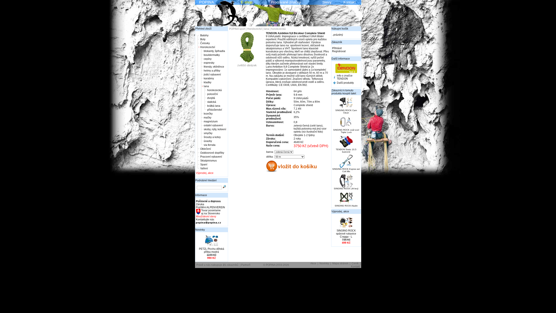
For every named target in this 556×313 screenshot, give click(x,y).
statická (211, 101)
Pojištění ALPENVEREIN (210, 207)
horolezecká (214, 90)
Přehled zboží (203, 28)
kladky (207, 82)
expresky (209, 62)
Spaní (203, 164)
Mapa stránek (340, 263)
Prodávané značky (286, 2)
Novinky (200, 229)
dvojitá (211, 98)
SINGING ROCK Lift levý (346, 188)
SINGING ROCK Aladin (346, 206)
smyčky (208, 133)
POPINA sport (237, 28)
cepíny (208, 58)
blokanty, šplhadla (214, 51)
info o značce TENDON (344, 77)
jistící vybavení (212, 74)
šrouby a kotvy (212, 137)
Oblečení (205, 148)
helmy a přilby (212, 70)
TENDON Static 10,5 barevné (346, 150)
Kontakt (349, 2)
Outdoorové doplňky (212, 152)
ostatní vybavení (213, 125)
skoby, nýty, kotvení (215, 129)
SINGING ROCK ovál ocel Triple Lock (346, 131)
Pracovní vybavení (211, 156)
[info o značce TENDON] (334, 77)
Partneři (245, 264)
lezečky (208, 113)
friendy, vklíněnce (214, 66)
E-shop (246, 2)
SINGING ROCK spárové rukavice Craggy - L (346, 233)
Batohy (204, 35)
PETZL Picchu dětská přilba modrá (211, 250)
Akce (313, 263)
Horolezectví (207, 47)
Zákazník (336, 42)
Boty (202, 39)
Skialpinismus (208, 160)
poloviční (212, 94)
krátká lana (213, 105)
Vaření (204, 168)
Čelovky (205, 43)
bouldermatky (212, 55)
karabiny (209, 78)
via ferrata (209, 145)
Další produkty (345, 82)
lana (206, 86)
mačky (207, 117)
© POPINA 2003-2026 (276, 264)
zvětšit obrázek (247, 65)
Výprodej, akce (204, 173)
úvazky (208, 141)
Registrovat (339, 51)
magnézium (211, 121)
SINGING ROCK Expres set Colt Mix (346, 170)
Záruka (200, 204)
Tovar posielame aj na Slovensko (210, 212)
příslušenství (214, 109)
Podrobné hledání (206, 180)
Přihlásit (337, 48)
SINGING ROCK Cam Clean (346, 111)
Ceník (355, 263)
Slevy (326, 2)
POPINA (206, 2)
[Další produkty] (334, 83)
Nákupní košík (339, 28)
